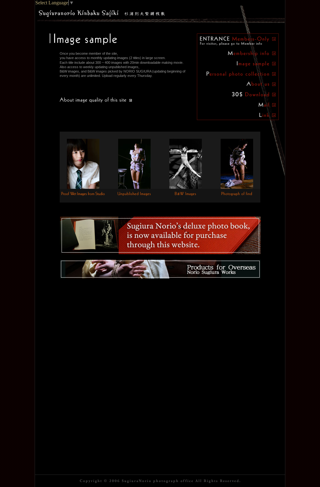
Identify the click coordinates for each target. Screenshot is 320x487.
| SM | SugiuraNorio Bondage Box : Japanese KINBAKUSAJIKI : (101, 12)
